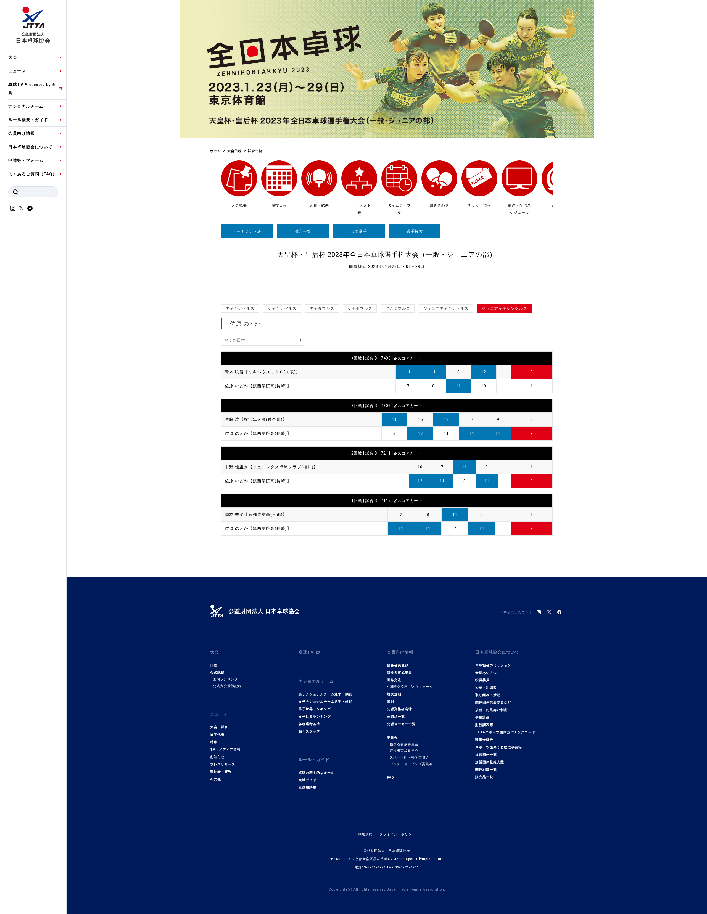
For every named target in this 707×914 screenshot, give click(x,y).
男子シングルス (240, 308)
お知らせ (217, 757)
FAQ (390, 778)
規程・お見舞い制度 (491, 710)
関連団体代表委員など (493, 702)
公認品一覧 (396, 716)
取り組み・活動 (487, 695)
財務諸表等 (484, 725)
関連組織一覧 (486, 770)
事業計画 (482, 717)
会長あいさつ (486, 673)
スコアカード (409, 358)
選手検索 (415, 231)
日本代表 (217, 734)
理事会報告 (484, 740)
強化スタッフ (309, 731)
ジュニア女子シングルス (504, 308)
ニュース (17, 70)
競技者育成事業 (399, 673)
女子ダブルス (359, 308)
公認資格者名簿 (399, 709)
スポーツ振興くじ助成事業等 (498, 747)
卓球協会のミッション (493, 665)
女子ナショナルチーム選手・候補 (325, 702)
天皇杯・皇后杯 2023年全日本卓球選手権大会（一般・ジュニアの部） (386, 254)
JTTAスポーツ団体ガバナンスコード (505, 732)
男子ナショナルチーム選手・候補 (325, 694)
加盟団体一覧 (486, 755)
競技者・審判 (221, 772)
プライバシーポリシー (397, 834)
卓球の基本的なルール (316, 773)
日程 (213, 665)
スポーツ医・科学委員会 (409, 757)
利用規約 (365, 834)
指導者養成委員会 (404, 744)
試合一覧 (303, 231)
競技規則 (394, 694)
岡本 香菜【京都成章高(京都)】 (256, 514)
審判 (390, 702)
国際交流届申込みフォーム (411, 687)
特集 (213, 742)
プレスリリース (222, 764)
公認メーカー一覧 (401, 724)
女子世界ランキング (315, 716)
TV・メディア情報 (225, 749)
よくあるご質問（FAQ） (32, 173)
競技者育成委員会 (404, 751)
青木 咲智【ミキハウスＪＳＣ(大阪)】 (262, 371)
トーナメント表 (247, 231)
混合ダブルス (397, 308)
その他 (215, 779)
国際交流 (394, 680)
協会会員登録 (397, 665)
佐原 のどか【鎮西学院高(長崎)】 (258, 386)
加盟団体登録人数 (489, 762)
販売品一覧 (484, 777)
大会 (12, 57)
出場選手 (358, 231)
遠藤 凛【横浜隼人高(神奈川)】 (256, 419)
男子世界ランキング (315, 709)
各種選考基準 (309, 724)
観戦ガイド (307, 780)
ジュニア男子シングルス (446, 308)
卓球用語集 (307, 787)
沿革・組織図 (486, 688)
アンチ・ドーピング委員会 (411, 764)
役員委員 (482, 680)
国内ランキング (225, 679)
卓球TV (32, 88)
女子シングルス (282, 308)
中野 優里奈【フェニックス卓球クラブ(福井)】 (271, 466)
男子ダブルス (322, 308)
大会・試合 (219, 727)
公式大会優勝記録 (227, 686)
